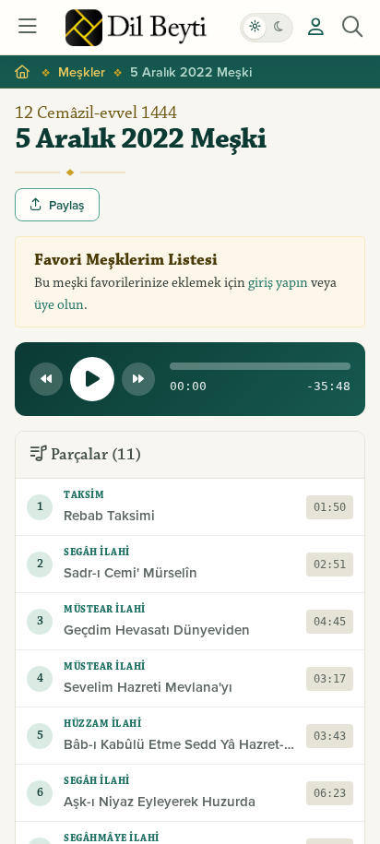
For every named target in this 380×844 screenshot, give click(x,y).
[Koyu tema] (278, 28)
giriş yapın (278, 282)
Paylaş (66, 205)
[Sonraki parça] (138, 379)
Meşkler (81, 71)
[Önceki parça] (46, 379)
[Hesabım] (315, 27)
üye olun (59, 305)
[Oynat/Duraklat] (92, 379)
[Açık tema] (254, 28)
